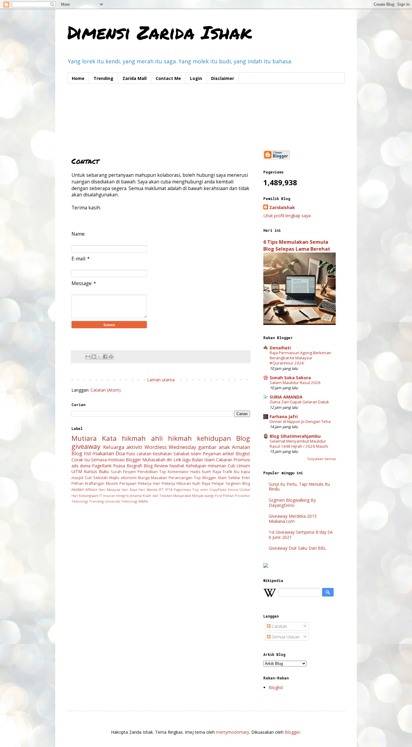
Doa (120, 453)
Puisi (130, 453)
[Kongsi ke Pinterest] (111, 357)
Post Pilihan (224, 495)
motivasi (116, 460)
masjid (77, 477)
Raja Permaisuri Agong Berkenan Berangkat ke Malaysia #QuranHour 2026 (300, 358)
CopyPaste (218, 489)
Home (78, 78)
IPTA (169, 489)
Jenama (136, 495)
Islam (196, 453)
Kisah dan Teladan (157, 495)
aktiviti (134, 446)
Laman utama (161, 380)
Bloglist (243, 453)
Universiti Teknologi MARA (126, 501)
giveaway (85, 446)
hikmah (134, 438)
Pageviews (182, 489)
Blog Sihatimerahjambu (295, 436)
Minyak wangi (203, 495)
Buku (104, 471)
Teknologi (79, 501)
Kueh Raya (211, 471)
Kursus (90, 471)
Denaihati (280, 348)
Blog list (81, 453)
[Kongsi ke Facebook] (105, 357)
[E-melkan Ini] (88, 357)
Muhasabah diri (157, 460)
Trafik (227, 471)
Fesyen (129, 471)
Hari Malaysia (109, 489)
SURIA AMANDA (286, 397)
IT (100, 495)
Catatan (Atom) (105, 390)
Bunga (144, 477)
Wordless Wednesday (170, 446)
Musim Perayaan (121, 483)
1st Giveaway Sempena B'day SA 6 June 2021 (301, 534)
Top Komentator (174, 471)
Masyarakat (182, 495)
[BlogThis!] (94, 357)
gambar (207, 446)
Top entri (200, 489)
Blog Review (156, 466)
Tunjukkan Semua (321, 459)
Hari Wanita (147, 489)
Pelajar (218, 483)
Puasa (119, 466)
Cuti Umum (239, 466)
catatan (144, 453)
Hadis (195, 471)
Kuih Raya (201, 483)
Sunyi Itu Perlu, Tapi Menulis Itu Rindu (299, 486)
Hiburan (183, 483)
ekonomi (129, 477)
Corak (77, 460)
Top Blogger (205, 477)
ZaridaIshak (282, 207)
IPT (161, 489)
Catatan (279, 626)
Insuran (109, 495)
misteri (77, 489)
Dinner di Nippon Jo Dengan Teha (300, 421)
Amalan (241, 446)
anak (224, 446)
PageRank (102, 466)
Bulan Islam (203, 460)
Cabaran (224, 460)
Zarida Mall (134, 78)
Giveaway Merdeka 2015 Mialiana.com (293, 518)
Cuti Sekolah (96, 477)
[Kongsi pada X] (100, 357)
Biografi (134, 466)
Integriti (122, 495)
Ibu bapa (242, 471)
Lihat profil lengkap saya (287, 215)
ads (74, 466)
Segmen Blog (238, 483)
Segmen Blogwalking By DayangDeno (292, 502)
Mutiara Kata (94, 438)
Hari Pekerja (164, 483)
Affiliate (91, 489)
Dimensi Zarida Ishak (159, 32)
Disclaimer (222, 78)
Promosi (241, 460)
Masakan (159, 477)
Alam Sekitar (229, 477)
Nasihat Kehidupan (187, 466)
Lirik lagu (182, 460)
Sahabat (181, 453)
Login (196, 78)
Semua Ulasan (285, 637)
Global (244, 489)
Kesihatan (162, 453)
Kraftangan (94, 483)
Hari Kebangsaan (84, 495)
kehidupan (214, 438)
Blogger (133, 460)
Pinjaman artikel (218, 453)
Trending (103, 78)
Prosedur (242, 495)
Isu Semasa (95, 460)
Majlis (114, 477)
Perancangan (180, 477)
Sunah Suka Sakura (290, 377)
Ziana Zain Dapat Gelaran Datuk (299, 402)
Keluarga (113, 446)
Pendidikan (148, 471)
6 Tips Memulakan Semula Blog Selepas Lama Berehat (296, 245)
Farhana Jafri (284, 416)
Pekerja (144, 483)
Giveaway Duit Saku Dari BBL (297, 548)
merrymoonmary (232, 732)
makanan (103, 453)
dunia (85, 466)
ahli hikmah (171, 438)
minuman (217, 466)
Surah (116, 471)
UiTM (76, 471)
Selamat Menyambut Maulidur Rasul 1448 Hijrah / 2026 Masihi (299, 443)
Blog (243, 438)
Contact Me (168, 78)
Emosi (233, 489)
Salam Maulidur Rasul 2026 (295, 382)
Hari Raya (129, 489)
